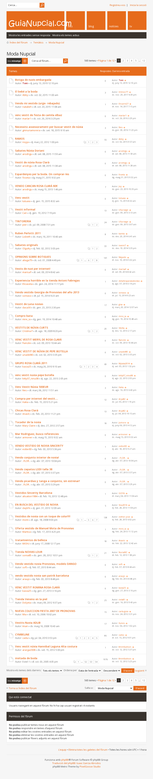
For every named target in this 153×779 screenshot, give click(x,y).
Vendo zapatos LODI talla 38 (33, 469)
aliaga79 (27, 260)
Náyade (122, 257)
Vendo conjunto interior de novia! (37, 457)
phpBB (65, 759)
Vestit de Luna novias (29, 304)
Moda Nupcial (56, 42)
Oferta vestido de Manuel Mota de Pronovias (44, 528)
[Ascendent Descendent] (118, 670)
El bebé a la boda (26, 91)
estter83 (27, 449)
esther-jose (124, 516)
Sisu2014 (123, 505)
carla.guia (123, 611)
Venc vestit (22, 197)
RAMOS (19, 138)
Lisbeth (26, 236)
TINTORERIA (23, 221)
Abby (25, 95)
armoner (27, 437)
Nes (120, 127)
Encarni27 (123, 103)
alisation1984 (29, 496)
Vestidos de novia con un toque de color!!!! (42, 516)
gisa (120, 304)
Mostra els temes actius (65, 35)
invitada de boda (26, 658)
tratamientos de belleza (31, 540)
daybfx (26, 508)
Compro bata (24, 316)
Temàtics (38, 42)
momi (25, 519)
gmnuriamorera (31, 130)
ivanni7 (122, 245)
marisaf (26, 272)
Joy (120, 186)
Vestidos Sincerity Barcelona (33, 493)
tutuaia (26, 201)
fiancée (26, 343)
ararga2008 (28, 650)
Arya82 (122, 399)
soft (24, 567)
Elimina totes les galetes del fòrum (87, 749)
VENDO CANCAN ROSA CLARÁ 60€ (36, 186)
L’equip (62, 749)
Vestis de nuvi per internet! (32, 268)
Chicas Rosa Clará (26, 410)
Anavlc (26, 413)
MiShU (26, 543)
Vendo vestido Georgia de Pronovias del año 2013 (47, 292)
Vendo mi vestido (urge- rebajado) (37, 103)
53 (91, 662)
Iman (25, 626)
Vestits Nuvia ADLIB (27, 622)
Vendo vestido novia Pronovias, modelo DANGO (45, 564)
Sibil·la (121, 328)
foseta (26, 177)
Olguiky (26, 248)
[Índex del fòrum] (50, 23)
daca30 (26, 307)
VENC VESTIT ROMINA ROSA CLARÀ (37, 587)
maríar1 (26, 118)
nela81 (122, 599)
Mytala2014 (124, 363)
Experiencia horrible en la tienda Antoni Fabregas (47, 280)
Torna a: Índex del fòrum (23, 688)
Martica (26, 531)
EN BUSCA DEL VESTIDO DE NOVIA (36, 504)
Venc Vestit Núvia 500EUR (31, 387)
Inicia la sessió (138, 5)
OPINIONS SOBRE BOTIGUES (33, 256)
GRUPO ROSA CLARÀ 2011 (31, 363)
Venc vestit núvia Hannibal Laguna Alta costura (46, 646)
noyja (25, 142)
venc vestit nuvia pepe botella (34, 375)
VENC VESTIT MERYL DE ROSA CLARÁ (38, 339)
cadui (25, 638)
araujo (26, 579)
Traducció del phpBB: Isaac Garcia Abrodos (76, 763)
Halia (121, 387)
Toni (25, 83)
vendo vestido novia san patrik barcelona (42, 575)
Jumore (122, 422)
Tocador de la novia (28, 422)
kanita (122, 233)
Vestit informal (25, 209)
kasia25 (26, 366)
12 (143, 60)
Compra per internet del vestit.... (36, 398)
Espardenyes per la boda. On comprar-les (42, 174)
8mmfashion (125, 646)
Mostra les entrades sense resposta (29, 35)
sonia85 (26, 555)
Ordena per (70, 670)
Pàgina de (106, 60)
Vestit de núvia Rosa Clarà (32, 162)
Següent (139, 670)
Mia (24, 614)
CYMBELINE (22, 634)
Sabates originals (26, 245)
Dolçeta (26, 602)
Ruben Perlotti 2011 (28, 233)
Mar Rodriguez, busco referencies (37, 434)
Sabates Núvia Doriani (29, 150)
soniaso (27, 295)
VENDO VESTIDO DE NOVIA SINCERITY (39, 445)
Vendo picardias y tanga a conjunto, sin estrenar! (47, 481)
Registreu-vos (117, 5)
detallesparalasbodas (129, 280)
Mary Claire (28, 425)
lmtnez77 (123, 91)
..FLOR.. (26, 461)
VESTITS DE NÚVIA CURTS (31, 327)
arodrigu (27, 154)
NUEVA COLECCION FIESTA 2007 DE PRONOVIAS (45, 611)
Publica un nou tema (15, 61)
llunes (122, 623)
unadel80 (27, 354)
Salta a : (89, 687)
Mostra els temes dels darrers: (24, 670)
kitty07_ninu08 (30, 378)
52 (86, 662)
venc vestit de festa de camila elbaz (38, 115)
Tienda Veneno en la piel (31, 599)
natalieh (27, 106)
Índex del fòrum (19, 42)
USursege (123, 209)
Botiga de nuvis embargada (33, 79)
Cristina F (27, 331)
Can (24, 213)
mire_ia (26, 319)
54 (96, 662)
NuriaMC (123, 552)
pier (24, 224)
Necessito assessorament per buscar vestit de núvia (49, 127)
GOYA (122, 493)
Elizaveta (27, 284)
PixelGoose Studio (90, 766)
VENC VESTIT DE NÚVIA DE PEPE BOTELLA (41, 351)
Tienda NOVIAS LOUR (28, 552)
